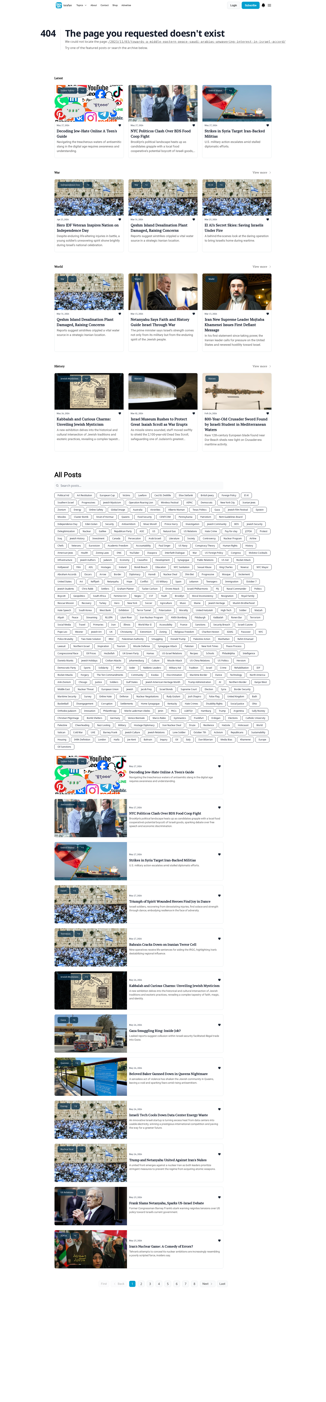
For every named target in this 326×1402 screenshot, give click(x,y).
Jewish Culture (132, 732)
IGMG (230, 631)
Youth (164, 596)
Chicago (83, 682)
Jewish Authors (88, 560)
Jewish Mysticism (112, 502)
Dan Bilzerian (205, 739)
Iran (113, 624)
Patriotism (205, 516)
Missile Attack (174, 660)
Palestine (62, 725)
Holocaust (243, 725)
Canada (116, 538)
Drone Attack (172, 588)
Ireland (122, 567)
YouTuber (134, 552)
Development (162, 560)
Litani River (126, 617)
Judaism (108, 560)
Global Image (118, 509)
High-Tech (226, 610)
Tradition (193, 667)
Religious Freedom (184, 631)
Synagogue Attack (167, 646)
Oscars (88, 574)
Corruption (106, 703)
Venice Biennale (136, 718)
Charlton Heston (210, 631)
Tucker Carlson (150, 588)
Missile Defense (141, 646)
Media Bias (226, 739)
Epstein (260, 509)
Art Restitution (84, 495)
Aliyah (61, 617)
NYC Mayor (262, 567)
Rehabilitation (241, 667)
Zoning (163, 631)
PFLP (118, 667)
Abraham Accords (67, 574)
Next (205, 1284)
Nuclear (87, 531)
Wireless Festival (169, 502)
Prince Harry (171, 524)
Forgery (85, 675)
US (153, 531)
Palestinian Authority (133, 639)
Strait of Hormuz (105, 516)
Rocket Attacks (65, 675)
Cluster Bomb (81, 516)
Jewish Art (96, 631)
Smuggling (157, 639)
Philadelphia (228, 653)
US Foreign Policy (214, 552)
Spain (178, 581)
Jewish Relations (156, 732)
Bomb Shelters (94, 718)
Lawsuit (61, 646)
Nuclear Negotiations (147, 696)
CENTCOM (165, 516)
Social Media (64, 624)
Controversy (209, 538)
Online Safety (96, 509)
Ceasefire (142, 560)
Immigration (231, 581)
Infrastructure (65, 560)
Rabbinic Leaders (152, 667)
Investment (98, 538)
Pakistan (189, 646)
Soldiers (114, 682)
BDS (236, 524)
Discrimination (174, 675)
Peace (75, 617)
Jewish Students (66, 588)
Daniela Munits (65, 660)
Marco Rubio (159, 718)
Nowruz (245, 567)
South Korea (85, 610)
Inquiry (163, 739)
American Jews (65, 552)
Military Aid (175, 667)
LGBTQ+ (188, 710)
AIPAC (189, 502)
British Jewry (207, 495)
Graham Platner (125, 588)
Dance (218, 675)
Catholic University (255, 718)
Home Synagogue (150, 703)
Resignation (227, 596)
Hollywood (63, 567)
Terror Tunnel (144, 610)
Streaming (91, 617)
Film (78, 567)
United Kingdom (235, 696)
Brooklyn (179, 596)
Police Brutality (65, 639)
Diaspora (152, 552)
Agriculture (166, 603)
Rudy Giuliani (173, 696)
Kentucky (172, 703)
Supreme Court (189, 689)
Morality (183, 610)
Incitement (244, 574)
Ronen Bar (236, 617)
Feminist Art (120, 596)
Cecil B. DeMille (163, 495)
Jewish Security (254, 524)
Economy (124, 560)
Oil (176, 739)
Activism (218, 732)
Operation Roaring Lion (141, 502)
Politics (258, 588)
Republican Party (123, 531)
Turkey (102, 603)
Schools (210, 653)
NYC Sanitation (181, 567)
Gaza (217, 509)
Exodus (155, 675)
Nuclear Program (233, 538)
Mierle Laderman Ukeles (137, 710)
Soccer (148, 603)
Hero (116, 603)
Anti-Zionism (64, 682)
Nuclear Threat (86, 689)
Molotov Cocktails (258, 552)
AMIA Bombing (179, 617)
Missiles (62, 516)
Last (222, 1284)
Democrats (206, 502)
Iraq (60, 538)
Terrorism (255, 617)
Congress (236, 552)
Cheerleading (82, 725)
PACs (173, 710)
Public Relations (205, 560)
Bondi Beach (141, 567)
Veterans (76, 545)
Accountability (143, 545)
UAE (93, 732)
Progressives (88, 502)
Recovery (86, 603)
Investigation (192, 524)
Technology (236, 675)
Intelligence (249, 653)
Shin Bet (189, 574)
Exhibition (124, 610)
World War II (144, 624)
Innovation (89, 710)
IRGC (111, 639)
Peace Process (233, 646)
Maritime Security (67, 696)
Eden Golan (91, 524)
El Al (246, 495)
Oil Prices (91, 653)
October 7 (251, 581)
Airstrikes (155, 509)
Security (109, 524)
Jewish (129, 689)
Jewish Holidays (89, 660)
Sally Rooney (258, 710)
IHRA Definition (82, 739)
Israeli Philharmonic (197, 588)
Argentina (239, 710)
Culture (155, 660)
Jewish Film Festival (238, 509)
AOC (142, 531)
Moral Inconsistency (202, 596)
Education (160, 567)
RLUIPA (109, 617)
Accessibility (165, 624)
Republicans (237, 732)
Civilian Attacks (113, 660)
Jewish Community (216, 524)
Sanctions (200, 624)
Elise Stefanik (186, 495)
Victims (126, 495)
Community (137, 675)
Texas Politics (200, 509)
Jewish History (77, 538)
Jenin (160, 710)
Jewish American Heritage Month (163, 682)
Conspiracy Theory (205, 545)
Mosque (226, 574)
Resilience (208, 725)
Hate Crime (211, 531)
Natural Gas (169, 531)
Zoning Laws (102, 552)
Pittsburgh (200, 617)
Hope (129, 581)
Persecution (134, 538)
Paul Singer (165, 545)
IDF (258, 667)
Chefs (61, 545)
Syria (223, 689)
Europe (262, 739)
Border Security (242, 689)
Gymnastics (180, 718)
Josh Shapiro (194, 696)
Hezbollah (109, 653)
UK (110, 631)
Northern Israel (81, 646)
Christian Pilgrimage (68, 718)
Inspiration (103, 646)
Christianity (126, 631)
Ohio (254, 703)
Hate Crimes (191, 703)
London (102, 739)
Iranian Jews (249, 502)
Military (122, 725)
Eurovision (94, 545)
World (259, 725)
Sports (87, 667)
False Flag (214, 696)
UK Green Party (130, 653)
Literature (174, 538)
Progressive (208, 574)
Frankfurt (199, 718)
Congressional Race (68, 653)
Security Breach (221, 624)
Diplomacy (134, 574)
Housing (62, 739)
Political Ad (63, 495)
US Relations (190, 531)
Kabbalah (218, 617)
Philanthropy (109, 710)
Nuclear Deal (170, 574)
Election (209, 689)
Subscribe (250, 5)
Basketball (63, 703)
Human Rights (230, 545)
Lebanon (193, 581)
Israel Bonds (166, 689)
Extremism (145, 631)
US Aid (224, 560)
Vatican (61, 732)
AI (220, 682)
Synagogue (183, 560)
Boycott (61, 596)
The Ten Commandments (110, 675)
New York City (227, 502)
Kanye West (260, 682)
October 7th (200, 732)
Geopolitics (79, 596)
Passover (246, 631)
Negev (137, 596)
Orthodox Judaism (67, 710)
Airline (253, 538)
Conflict (144, 581)
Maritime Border (198, 675)
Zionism (62, 509)
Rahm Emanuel (245, 639)
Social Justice (237, 703)
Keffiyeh (95, 581)
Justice (98, 682)
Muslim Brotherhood (243, 603)
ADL (91, 567)
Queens (125, 516)
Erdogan (215, 718)
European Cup (107, 495)
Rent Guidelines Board (230, 516)
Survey (87, 696)
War (195, 552)
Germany (115, 718)
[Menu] (263, 5)
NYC (261, 631)
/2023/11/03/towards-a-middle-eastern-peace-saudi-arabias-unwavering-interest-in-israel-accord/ (197, 41)
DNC (119, 552)
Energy (77, 509)
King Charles (226, 567)
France (183, 624)
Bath (254, 696)
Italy (188, 739)
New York (132, 603)
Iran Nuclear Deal (171, 725)
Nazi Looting (103, 725)
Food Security (145, 516)
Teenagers (211, 581)
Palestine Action (201, 639)
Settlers (105, 588)
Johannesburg (136, 660)
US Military (162, 581)
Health (84, 552)
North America (257, 675)
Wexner (79, 631)
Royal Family (247, 596)
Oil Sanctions (64, 746)
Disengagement (84, 703)
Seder (132, 667)
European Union (109, 689)
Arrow (103, 574)
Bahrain (148, 739)
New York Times (209, 646)
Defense (124, 696)
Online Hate (105, 696)
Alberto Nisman (176, 509)
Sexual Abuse (204, 567)
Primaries (98, 624)
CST (151, 596)
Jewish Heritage (216, 603)
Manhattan (224, 639)
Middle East (64, 689)
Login (233, 5)
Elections (233, 718)
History (249, 545)
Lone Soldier (179, 732)
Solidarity (103, 667)
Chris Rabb (87, 588)
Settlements (126, 703)
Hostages (106, 567)
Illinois (127, 624)
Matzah (258, 610)
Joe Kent (131, 739)
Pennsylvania (185, 516)
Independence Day (67, 524)
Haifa (116, 739)
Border (117, 574)
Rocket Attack (243, 560)
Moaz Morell (150, 524)
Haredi (151, 574)
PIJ (217, 588)
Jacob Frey (146, 689)
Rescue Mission (66, 603)
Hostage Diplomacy (144, 725)
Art (81, 581)
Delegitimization (66, 531)
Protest (263, 531)
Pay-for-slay (231, 531)
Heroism (241, 660)
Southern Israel (66, 502)
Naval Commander (236, 588)
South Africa (99, 596)
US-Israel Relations (172, 653)
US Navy (182, 545)
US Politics (223, 660)
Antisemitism (128, 524)
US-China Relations (200, 660)
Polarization (165, 610)
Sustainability (258, 732)
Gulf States (132, 682)
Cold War (78, 732)
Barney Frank (110, 732)
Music (183, 603)
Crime (223, 667)
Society (191, 538)
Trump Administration (199, 682)
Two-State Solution (91, 639)
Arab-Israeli (155, 538)
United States (65, 581)
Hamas (150, 653)
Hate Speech (64, 610)
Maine (197, 603)
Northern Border (238, 682)
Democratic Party (67, 667)
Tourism (121, 646)
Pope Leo (62, 631)
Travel (82, 624)
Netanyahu (113, 581)
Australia (137, 509)
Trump (222, 710)
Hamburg (206, 710)
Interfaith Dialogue (175, 552)
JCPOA (248, 531)
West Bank (105, 610)
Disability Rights (214, 703)
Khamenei (245, 739)
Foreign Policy (229, 495)
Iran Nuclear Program (151, 617)
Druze (192, 725)
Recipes (194, 653)
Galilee (102, 531)
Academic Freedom (118, 545)
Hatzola (226, 725)
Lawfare (142, 495)
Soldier (243, 610)
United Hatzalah (204, 610)
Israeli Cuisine (245, 624)
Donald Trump (178, 639)
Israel (209, 667)
